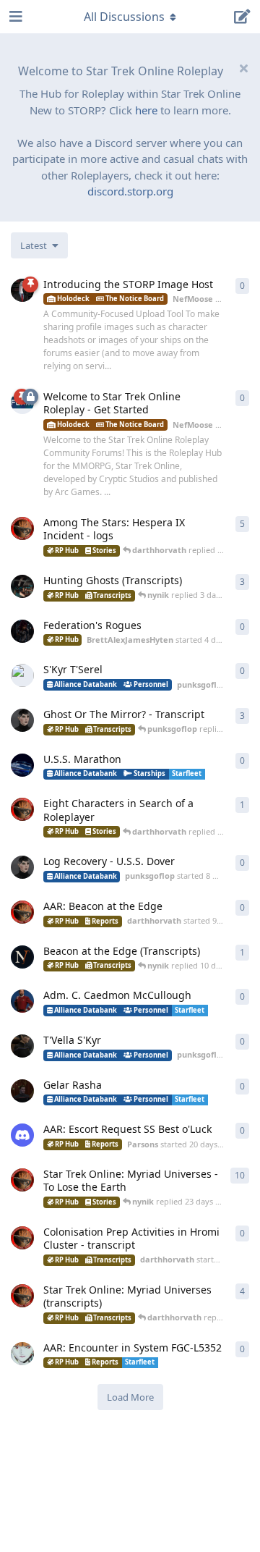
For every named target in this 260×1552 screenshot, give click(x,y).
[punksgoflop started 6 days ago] (22, 675)
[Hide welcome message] (243, 68)
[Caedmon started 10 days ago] (22, 1001)
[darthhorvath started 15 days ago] (22, 1090)
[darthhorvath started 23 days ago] (22, 1237)
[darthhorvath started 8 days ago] (22, 809)
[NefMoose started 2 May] (22, 290)
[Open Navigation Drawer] (14, 16)
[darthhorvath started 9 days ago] (22, 912)
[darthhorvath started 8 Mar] (22, 1180)
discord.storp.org (130, 191)
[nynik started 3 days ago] (22, 586)
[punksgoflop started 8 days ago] (22, 867)
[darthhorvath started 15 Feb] (22, 528)
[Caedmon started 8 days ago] (22, 765)
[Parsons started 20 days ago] (22, 1135)
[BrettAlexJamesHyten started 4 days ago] (22, 631)
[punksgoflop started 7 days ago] (22, 720)
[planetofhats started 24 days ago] (22, 1353)
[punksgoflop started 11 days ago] (22, 1046)
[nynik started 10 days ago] (22, 957)
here (146, 110)
